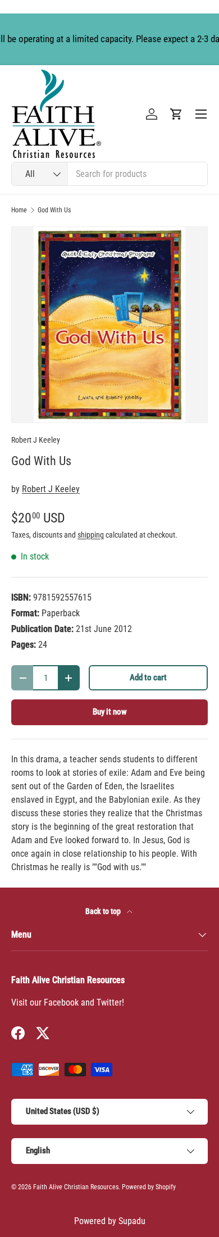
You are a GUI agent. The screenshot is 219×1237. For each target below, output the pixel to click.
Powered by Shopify (149, 1187)
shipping (90, 534)
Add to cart (148, 677)
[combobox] (109, 173)
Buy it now (110, 712)
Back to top (103, 911)
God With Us (54, 210)
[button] (176, 114)
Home (19, 210)
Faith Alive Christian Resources (75, 1187)
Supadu (131, 1221)
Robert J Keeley (35, 439)
